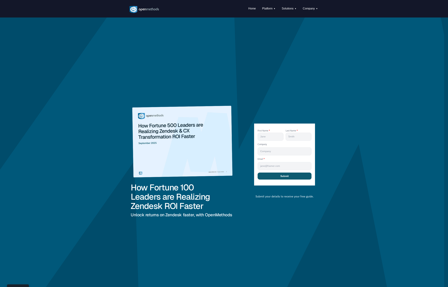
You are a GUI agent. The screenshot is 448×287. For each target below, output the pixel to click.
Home (252, 8)
